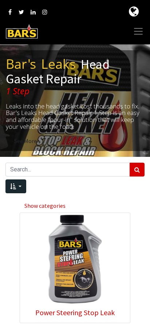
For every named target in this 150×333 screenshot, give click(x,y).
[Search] (137, 170)
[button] (15, 186)
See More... (27, 140)
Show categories (45, 205)
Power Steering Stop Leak (75, 312)
